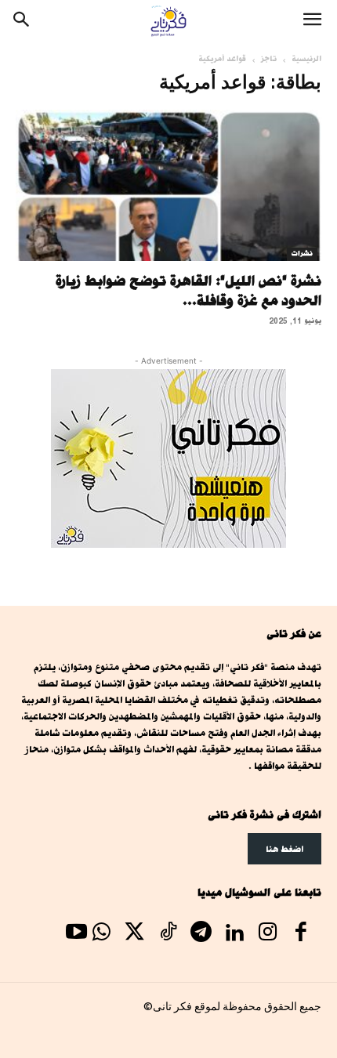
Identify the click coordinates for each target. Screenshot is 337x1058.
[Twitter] (134, 934)
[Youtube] (76, 934)
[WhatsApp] (101, 934)
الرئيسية (306, 58)
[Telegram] (200, 934)
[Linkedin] (234, 934)
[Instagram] (267, 934)
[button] (312, 21)
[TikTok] (167, 934)
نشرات (302, 254)
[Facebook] (300, 934)
